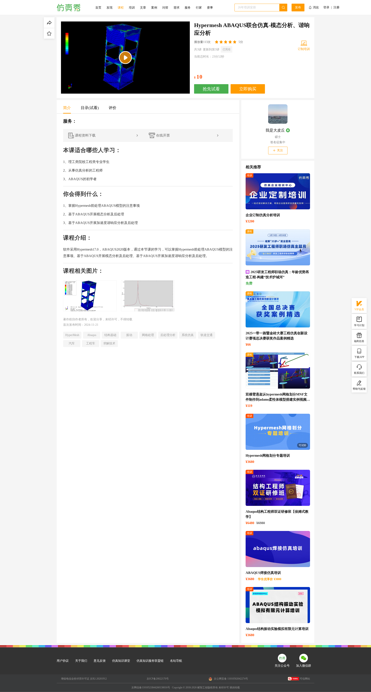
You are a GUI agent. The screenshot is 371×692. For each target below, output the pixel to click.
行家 (199, 7)
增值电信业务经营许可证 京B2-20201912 (84, 678)
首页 (98, 7)
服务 (188, 7)
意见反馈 (100, 660)
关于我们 (81, 660)
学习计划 (359, 325)
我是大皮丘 (275, 130)
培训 (132, 7)
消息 (316, 7)
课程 (121, 7)
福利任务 (359, 341)
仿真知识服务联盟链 (150, 660)
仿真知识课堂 (121, 660)
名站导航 (176, 660)
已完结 (226, 49)
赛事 (210, 7)
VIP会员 (359, 309)
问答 (165, 7)
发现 (109, 7)
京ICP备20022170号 (158, 678)
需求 (176, 7)
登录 (326, 7)
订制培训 (304, 49)
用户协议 (63, 660)
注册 (336, 7)
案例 (154, 7)
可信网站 (305, 678)
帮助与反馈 (359, 388)
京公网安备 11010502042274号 (230, 678)
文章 (143, 7)
